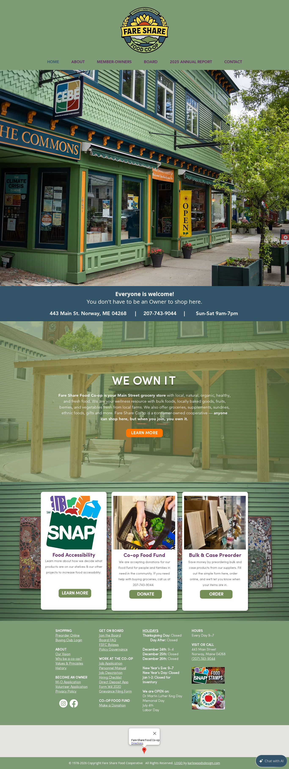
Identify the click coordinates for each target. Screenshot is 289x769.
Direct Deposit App (113, 682)
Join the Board (110, 635)
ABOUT (61, 649)
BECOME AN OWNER (71, 677)
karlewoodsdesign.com (204, 763)
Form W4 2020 (110, 687)
